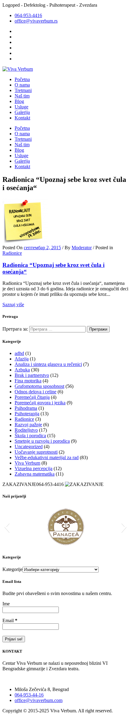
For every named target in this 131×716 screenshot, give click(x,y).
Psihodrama (26, 408)
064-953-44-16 (29, 694)
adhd (19, 353)
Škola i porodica (30, 435)
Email (9, 620)
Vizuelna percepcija (33, 468)
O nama (22, 84)
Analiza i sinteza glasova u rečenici (48, 364)
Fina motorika (28, 380)
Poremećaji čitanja (32, 397)
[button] (7, 527)
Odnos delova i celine (35, 391)
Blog (19, 101)
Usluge (21, 106)
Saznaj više (13, 304)
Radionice (12, 253)
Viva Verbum (27, 463)
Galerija (22, 112)
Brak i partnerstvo (32, 375)
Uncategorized (29, 446)
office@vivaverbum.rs (36, 20)
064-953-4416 (28, 15)
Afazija (22, 358)
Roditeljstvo (26, 430)
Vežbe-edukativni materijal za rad (47, 457)
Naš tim (22, 95)
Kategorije (12, 569)
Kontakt (22, 117)
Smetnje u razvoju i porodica (42, 441)
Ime (6, 603)
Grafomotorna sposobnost (39, 386)
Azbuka (22, 369)
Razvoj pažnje (28, 424)
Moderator (82, 247)
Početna (22, 79)
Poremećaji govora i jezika (40, 402)
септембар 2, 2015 (42, 247)
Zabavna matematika (35, 474)
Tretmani (23, 90)
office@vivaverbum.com (38, 700)
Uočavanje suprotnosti (36, 452)
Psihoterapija (27, 413)
